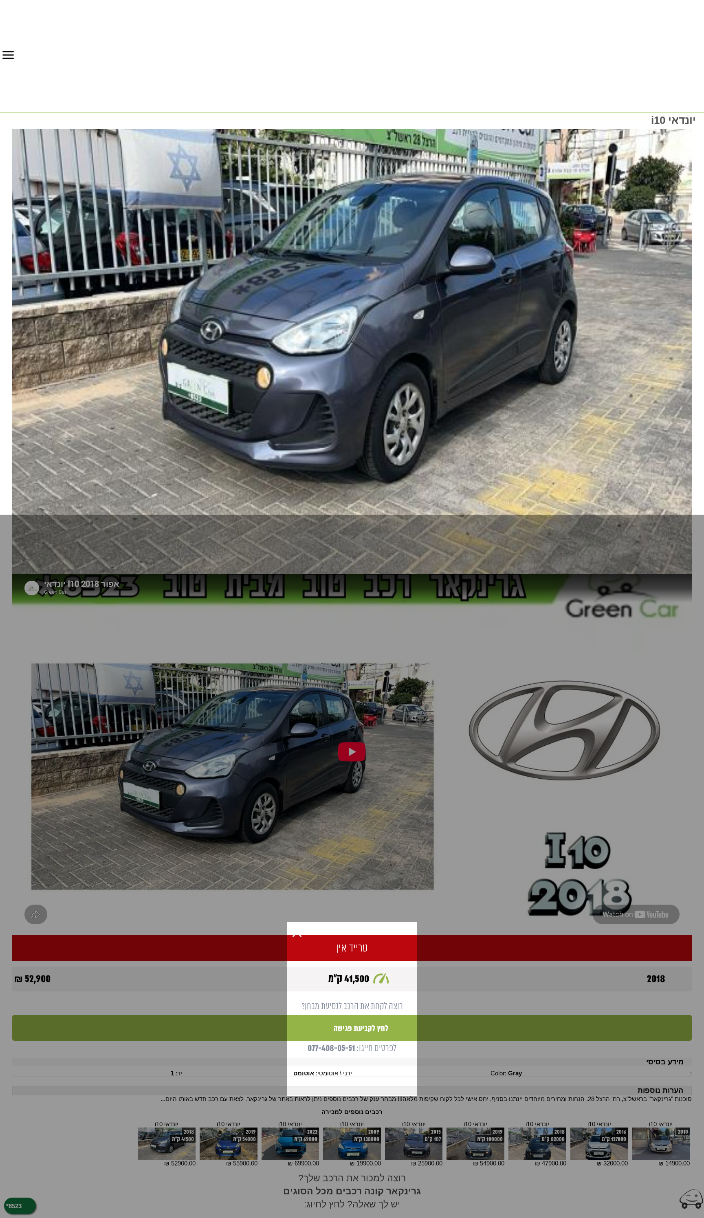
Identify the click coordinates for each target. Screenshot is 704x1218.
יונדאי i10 (661, 1124)
